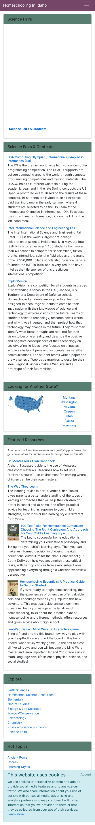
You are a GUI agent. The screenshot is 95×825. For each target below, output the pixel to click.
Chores (13, 762)
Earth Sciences (18, 690)
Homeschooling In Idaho (25, 5)
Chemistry (15, 722)
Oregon (69, 411)
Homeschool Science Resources (30, 695)
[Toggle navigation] (86, 5)
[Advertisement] (47, 76)
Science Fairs (17, 732)
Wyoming (69, 425)
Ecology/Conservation (23, 713)
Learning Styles (19, 766)
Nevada (69, 407)
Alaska (69, 420)
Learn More (16, 814)
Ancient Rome (17, 757)
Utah (69, 416)
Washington (69, 402)
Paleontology (17, 718)
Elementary (16, 699)
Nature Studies (18, 704)
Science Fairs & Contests (27, 129)
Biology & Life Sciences (24, 708)
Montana (69, 397)
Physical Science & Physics (27, 727)
